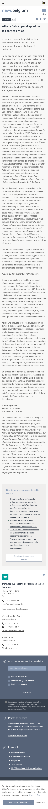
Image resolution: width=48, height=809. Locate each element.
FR (3, 3)
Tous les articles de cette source (24, 557)
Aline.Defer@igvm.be (10, 648)
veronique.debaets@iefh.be (13, 630)
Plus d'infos (34, 795)
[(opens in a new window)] (40, 19)
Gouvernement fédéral (20, 756)
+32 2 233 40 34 (12, 624)
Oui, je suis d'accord (18, 802)
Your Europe (16, 764)
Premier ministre (18, 753)
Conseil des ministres (19, 677)
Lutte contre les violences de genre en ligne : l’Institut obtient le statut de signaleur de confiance (25, 514)
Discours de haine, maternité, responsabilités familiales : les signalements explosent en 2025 (23, 523)
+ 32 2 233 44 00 (12, 601)
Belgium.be (15, 760)
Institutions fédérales (19, 684)
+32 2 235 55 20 (12, 645)
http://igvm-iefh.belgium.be (12, 604)
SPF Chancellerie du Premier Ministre (26, 768)
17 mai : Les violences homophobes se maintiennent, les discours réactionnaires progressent (24, 533)
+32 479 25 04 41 (12, 627)
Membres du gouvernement (22, 680)
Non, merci (40, 802)
